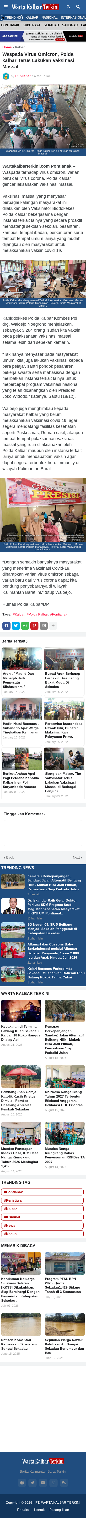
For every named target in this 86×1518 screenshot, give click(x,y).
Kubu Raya (31, 25)
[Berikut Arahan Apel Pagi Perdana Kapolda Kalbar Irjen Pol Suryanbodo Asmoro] (22, 759)
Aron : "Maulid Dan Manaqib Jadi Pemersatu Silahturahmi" (18, 680)
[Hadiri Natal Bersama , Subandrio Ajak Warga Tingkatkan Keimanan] (22, 709)
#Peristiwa (13, 1200)
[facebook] (22, 1483)
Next (76, 857)
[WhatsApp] (25, 626)
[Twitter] (16, 626)
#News (9, 1225)
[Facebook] (6, 626)
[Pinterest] (34, 626)
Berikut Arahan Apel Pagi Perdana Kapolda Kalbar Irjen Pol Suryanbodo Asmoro (21, 780)
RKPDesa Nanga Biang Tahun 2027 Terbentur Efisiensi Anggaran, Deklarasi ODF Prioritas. (64, 1098)
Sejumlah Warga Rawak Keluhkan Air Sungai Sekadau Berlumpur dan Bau (64, 1346)
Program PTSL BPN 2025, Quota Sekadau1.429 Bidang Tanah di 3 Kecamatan (63, 1285)
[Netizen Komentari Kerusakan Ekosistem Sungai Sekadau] (21, 1324)
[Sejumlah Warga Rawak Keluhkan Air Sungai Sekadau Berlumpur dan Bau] (65, 1324)
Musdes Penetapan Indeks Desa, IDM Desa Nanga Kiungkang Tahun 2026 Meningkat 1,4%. (19, 1157)
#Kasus (10, 1234)
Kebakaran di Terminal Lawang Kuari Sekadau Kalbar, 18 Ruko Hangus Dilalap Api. (20, 1032)
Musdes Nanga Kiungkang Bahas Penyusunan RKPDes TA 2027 (65, 1155)
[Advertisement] (43, 1409)
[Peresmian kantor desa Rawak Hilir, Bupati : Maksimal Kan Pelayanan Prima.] (64, 709)
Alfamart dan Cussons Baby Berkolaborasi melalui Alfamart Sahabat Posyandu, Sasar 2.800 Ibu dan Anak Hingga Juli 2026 (53, 950)
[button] (5, 7)
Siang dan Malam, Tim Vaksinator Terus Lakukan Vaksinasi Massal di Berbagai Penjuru (63, 782)
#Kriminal (12, 1217)
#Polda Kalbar (37, 614)
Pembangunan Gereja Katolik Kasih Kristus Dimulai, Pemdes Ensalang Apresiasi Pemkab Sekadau (18, 1100)
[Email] (44, 626)
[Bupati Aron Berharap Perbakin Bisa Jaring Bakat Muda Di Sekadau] (64, 659)
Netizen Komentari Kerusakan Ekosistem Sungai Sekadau (19, 1344)
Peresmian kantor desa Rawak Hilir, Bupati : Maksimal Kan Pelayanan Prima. (63, 730)
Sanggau (70, 25)
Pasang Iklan (59, 1510)
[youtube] (43, 1483)
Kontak (39, 1510)
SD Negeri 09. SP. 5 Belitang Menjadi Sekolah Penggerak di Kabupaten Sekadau (52, 929)
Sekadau (51, 25)
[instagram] (53, 1483)
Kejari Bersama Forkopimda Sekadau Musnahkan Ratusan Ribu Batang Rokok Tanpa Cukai (56, 973)
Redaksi (23, 1510)
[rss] (64, 1483)
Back (10, 857)
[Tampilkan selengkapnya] (53, 626)
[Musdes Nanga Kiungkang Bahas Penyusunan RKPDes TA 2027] (65, 1133)
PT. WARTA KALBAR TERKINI (57, 1502)
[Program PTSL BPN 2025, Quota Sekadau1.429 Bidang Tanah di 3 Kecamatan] (65, 1263)
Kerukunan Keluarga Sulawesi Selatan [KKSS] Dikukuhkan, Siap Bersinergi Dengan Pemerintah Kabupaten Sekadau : (20, 1289)
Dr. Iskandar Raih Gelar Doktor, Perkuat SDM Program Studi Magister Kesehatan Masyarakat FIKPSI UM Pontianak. (53, 906)
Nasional (50, 17)
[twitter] (32, 1483)
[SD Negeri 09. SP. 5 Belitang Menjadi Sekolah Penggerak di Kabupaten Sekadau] (13, 930)
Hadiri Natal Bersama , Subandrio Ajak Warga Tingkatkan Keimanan (21, 728)
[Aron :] (22, 659)
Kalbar (32, 17)
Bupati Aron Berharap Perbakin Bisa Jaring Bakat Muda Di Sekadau (62, 680)
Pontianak (10, 25)
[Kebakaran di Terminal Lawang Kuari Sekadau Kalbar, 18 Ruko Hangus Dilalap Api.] (21, 1011)
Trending (12, 17)
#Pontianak (58, 614)
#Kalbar (18, 614)
